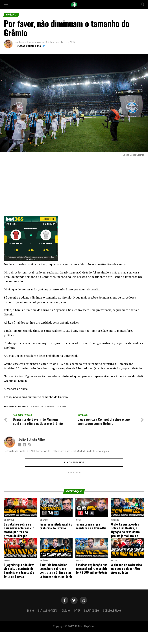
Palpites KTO (91, 610)
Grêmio (66, 610)
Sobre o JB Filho (112, 610)
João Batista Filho (30, 45)
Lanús (62, 407)
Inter (77, 610)
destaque (37, 407)
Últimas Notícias (48, 610)
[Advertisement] (74, 185)
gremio (51, 407)
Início (30, 610)
